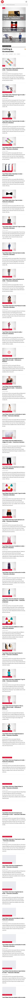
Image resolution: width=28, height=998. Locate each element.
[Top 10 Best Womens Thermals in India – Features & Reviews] (9, 833)
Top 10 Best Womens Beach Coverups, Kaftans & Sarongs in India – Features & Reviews (13, 600)
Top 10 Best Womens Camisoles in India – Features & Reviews (13, 945)
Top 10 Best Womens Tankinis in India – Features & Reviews (13, 546)
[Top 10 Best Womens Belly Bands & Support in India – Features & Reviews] (9, 434)
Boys (4, 8)
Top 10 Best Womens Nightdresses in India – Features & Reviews (13, 734)
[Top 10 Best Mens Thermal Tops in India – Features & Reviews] (9, 220)
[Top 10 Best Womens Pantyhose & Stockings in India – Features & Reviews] (9, 806)
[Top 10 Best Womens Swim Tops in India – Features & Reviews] (9, 487)
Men (15, 54)
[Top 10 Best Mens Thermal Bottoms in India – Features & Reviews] (9, 273)
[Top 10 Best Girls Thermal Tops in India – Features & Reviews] (9, 88)
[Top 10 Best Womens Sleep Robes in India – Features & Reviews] (9, 780)
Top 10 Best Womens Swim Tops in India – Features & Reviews (13, 494)
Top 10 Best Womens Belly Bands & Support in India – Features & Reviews (13, 441)
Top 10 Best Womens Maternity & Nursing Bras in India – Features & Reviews (12, 388)
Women (18, 54)
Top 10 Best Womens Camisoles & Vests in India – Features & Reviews (14, 415)
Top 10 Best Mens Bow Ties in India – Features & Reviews (12, 201)
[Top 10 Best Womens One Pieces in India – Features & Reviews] (9, 299)
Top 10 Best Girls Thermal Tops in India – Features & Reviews (14, 95)
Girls (7, 54)
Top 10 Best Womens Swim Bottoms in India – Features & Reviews (13, 520)
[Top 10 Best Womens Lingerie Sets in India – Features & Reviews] (9, 885)
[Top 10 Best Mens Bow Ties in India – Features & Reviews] (9, 194)
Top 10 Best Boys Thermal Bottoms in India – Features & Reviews (13, 69)
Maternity (11, 54)
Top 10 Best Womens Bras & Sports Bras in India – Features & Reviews (13, 971)
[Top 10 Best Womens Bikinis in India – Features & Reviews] (9, 620)
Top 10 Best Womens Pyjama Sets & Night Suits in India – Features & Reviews (12, 707)
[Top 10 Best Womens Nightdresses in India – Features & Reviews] (9, 727)
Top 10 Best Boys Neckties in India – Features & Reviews (13, 18)
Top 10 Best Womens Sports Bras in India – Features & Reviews (12, 653)
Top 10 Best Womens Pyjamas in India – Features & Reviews (13, 760)
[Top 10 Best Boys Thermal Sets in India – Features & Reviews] (20, 37)
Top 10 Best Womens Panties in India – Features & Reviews (13, 919)
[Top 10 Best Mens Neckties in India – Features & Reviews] (9, 167)
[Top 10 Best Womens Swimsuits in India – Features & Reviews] (9, 566)
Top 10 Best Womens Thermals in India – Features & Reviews (13, 840)
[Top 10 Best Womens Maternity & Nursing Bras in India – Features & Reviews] (9, 380)
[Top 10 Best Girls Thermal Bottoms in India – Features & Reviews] (9, 141)
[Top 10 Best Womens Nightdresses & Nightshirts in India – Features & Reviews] (9, 352)
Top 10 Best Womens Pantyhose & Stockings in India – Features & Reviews (13, 813)
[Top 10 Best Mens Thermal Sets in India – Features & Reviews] (9, 246)
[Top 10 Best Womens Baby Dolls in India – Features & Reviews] (9, 991)
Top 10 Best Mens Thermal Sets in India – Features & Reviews (13, 253)
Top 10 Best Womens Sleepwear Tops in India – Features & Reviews (13, 680)
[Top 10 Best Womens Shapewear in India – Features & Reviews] (9, 859)
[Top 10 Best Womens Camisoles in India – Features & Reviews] (9, 938)
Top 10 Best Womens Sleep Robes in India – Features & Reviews (12, 787)
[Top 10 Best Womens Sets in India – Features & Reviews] (9, 326)
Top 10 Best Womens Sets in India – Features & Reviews (12, 332)
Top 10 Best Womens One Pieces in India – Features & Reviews (14, 306)
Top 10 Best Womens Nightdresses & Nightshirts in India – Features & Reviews (12, 360)
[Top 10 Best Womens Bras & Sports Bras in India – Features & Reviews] (9, 964)
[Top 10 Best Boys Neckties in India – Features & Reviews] (14, 14)
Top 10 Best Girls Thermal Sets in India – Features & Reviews (13, 121)
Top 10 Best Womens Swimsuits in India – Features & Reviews (13, 573)
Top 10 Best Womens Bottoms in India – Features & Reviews (13, 467)
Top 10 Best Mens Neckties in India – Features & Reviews (12, 174)
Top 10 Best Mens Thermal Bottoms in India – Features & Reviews (13, 280)
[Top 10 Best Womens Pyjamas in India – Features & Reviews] (9, 754)
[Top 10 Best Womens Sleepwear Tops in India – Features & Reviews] (9, 673)
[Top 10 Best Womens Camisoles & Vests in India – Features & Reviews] (9, 408)
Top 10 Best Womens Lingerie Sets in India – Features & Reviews (12, 892)
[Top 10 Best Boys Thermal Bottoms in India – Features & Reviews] (9, 62)
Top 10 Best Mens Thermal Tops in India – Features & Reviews (13, 227)
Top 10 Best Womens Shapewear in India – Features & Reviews (12, 866)
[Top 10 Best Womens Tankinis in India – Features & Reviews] (9, 540)
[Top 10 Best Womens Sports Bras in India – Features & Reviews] (9, 647)
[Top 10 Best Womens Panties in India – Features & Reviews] (9, 912)
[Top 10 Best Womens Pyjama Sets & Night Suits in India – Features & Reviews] (9, 699)
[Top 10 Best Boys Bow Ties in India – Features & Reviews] (14, 26)
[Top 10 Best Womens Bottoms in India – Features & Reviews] (9, 460)
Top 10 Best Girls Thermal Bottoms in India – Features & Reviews (13, 148)
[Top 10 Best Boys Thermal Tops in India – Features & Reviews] (8, 37)
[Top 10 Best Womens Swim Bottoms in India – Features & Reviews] (9, 513)
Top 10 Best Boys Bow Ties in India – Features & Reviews (13, 30)
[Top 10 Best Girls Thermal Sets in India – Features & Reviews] (9, 115)
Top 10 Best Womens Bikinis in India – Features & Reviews (13, 627)
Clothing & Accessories (7, 92)
